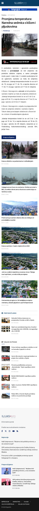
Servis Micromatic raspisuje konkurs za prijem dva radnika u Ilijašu (24, 357)
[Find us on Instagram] (9, 431)
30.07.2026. (15, 389)
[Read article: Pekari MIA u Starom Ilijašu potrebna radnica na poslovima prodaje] (6, 396)
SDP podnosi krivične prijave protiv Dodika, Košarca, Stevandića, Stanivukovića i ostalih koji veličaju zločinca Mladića (19, 450)
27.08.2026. (15, 322)
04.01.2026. (6, 194)
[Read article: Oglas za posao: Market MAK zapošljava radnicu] (6, 387)
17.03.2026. (6, 163)
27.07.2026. (15, 398)
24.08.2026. (15, 333)
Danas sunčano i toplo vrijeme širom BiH (16, 246)
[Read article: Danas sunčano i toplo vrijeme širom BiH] (19, 235)
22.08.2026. (15, 360)
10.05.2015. (16, 31)
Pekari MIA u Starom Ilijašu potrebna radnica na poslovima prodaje (23, 395)
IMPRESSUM (5, 501)
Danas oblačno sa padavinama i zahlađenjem (17, 161)
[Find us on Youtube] (13, 431)
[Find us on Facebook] (2, 431)
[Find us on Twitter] (6, 431)
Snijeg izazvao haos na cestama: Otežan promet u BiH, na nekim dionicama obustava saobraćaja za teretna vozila (19, 189)
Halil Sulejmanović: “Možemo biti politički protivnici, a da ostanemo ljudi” (23, 471)
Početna (4, 15)
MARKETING (16, 501)
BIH (4, 157)
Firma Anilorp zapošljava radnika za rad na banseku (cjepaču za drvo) (24, 348)
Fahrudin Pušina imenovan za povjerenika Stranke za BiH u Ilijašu (22, 319)
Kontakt (26, 501)
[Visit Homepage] (20, 3)
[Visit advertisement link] (19, 11)
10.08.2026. (15, 371)
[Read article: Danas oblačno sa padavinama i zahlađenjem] (19, 150)
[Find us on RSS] (17, 431)
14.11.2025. (6, 222)
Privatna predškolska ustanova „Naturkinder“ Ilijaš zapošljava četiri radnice (23, 367)
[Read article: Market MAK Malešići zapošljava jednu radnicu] (6, 378)
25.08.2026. (15, 351)
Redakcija (6, 31)
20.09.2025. (6, 248)
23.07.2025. (6, 305)
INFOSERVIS (11, 15)
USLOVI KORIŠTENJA (8, 504)
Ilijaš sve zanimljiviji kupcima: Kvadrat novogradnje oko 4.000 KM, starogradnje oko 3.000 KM (24, 329)
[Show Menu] (3, 3)
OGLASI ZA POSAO (23, 504)
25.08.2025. (6, 277)
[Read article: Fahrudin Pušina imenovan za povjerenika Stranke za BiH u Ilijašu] (6, 320)
